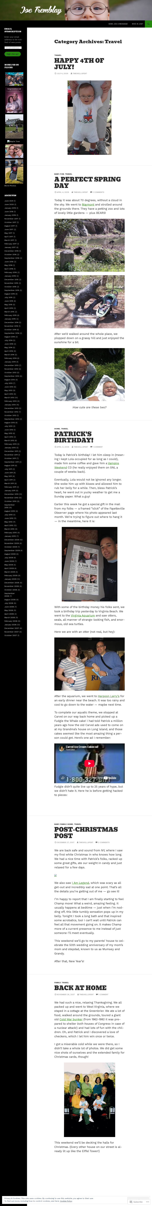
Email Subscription (12, 30)
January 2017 (10, 247)
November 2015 (11, 283)
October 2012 (10, 415)
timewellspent (80, 73)
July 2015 (8, 297)
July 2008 (8, 603)
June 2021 (8, 201)
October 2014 (10, 330)
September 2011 (11, 462)
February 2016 (10, 272)
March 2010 (9, 529)
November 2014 (11, 326)
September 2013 (11, 376)
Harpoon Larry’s (108, 696)
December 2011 (11, 451)
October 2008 (10, 590)
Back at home (80, 988)
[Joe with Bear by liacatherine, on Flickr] (89, 301)
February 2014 (10, 358)
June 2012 (8, 430)
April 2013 (8, 394)
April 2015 (8, 308)
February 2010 (10, 533)
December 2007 (11, 628)
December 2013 (11, 365)
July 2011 (8, 469)
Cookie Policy (66, 1201)
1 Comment (98, 447)
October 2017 (10, 222)
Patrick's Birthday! (74, 437)
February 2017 (10, 244)
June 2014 (8, 344)
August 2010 (9, 511)
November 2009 (11, 543)
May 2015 (8, 305)
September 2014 (11, 333)
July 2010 (8, 515)
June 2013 (8, 387)
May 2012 (8, 433)
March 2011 (9, 483)
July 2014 (8, 340)
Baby (56, 174)
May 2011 (8, 476)
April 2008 (9, 614)
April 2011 (8, 480)
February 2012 (10, 444)
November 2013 (11, 369)
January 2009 (10, 579)
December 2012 (11, 408)
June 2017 (8, 229)
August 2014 (9, 337)
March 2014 (9, 355)
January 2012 (10, 448)
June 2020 (9, 204)
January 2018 (10, 215)
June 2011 (8, 473)
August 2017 (9, 226)
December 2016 (11, 251)
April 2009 (9, 568)
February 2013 (10, 401)
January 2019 (10, 208)
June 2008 (9, 607)
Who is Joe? (137, 24)
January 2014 (10, 362)
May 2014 (8, 347)
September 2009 (12, 550)
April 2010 (8, 525)
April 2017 (8, 237)
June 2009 (9, 561)
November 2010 (11, 498)
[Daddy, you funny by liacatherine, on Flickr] (89, 374)
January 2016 (10, 276)
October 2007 (10, 635)
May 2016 (8, 265)
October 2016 (10, 254)
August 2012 (9, 423)
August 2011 (9, 465)
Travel (58, 55)
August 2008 (10, 600)
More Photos (10, 186)
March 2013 (9, 398)
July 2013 (8, 383)
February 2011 (10, 487)
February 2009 (10, 575)
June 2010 (8, 518)
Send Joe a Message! (118, 24)
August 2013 (9, 380)
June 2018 (8, 212)
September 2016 (11, 258)
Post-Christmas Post (86, 833)
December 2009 (11, 540)
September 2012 (11, 419)
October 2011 (10, 458)
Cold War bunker (71, 1019)
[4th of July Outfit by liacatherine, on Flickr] (89, 117)
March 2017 (9, 240)
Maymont (88, 204)
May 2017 (8, 233)
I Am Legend (80, 883)
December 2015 (11, 280)
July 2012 (8, 426)
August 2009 (10, 554)
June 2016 (8, 262)
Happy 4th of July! (79, 64)
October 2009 (10, 547)
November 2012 (11, 412)
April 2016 (8, 269)
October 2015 (10, 287)
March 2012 (9, 440)
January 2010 (10, 536)
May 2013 (8, 390)
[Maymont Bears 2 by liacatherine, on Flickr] (89, 245)
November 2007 (11, 632)
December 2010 (11, 494)
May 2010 (8, 522)
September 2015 (11, 290)
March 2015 (9, 312)
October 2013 (10, 373)
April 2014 (8, 351)
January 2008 (10, 625)
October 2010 (10, 501)
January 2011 (9, 491)
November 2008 (11, 586)
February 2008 (10, 621)
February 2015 (10, 315)
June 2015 (8, 301)
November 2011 (11, 455)
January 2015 (10, 319)
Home (57, 429)
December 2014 (11, 322)
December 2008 (11, 583)
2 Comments (98, 192)
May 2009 (8, 565)
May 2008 (8, 610)
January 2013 (10, 405)
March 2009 (9, 572)
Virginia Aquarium (83, 615)
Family (63, 824)
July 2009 (8, 558)
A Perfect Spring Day (87, 182)
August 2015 (9, 294)
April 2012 (8, 437)
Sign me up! (13, 54)
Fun (62, 174)
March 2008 (9, 617)
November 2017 (11, 219)
